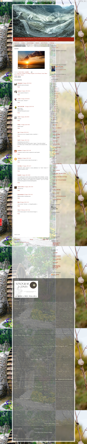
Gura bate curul (59, 352)
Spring (23, 407)
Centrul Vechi (44, 325)
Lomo (16, 367)
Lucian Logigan (44, 367)
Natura (20, 377)
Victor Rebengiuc (25, 419)
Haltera (70, 352)
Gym (64, 352)
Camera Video (44, 321)
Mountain (24, 375)
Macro (70, 367)
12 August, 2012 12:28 (26, 158)
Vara (40, 418)
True (59, 414)
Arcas (54, 311)
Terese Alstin (31, 411)
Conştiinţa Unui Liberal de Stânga (60, 176)
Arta (36, 312)
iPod (19, 359)
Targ (22, 410)
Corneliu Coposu (66, 329)
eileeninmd (20, 83)
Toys (42, 413)
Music (27, 376)
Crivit (51, 332)
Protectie (40, 392)
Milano (28, 372)
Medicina (61, 370)
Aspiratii (70, 312)
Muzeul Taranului (56, 376)
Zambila (25, 425)
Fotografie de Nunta (22, 347)
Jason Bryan (37, 361)
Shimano (47, 403)
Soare (16, 406)
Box (38, 319)
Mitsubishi (58, 372)
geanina (19, 91)
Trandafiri (64, 413)
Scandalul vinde (30, 402)
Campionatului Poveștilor (60, 321)
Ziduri (42, 425)
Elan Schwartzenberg (28, 340)
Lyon (60, 367)
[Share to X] (17, 77)
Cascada (57, 324)
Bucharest (25, 320)
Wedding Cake (55, 420)
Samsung (41, 401)
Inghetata (33, 356)
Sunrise (22, 74)
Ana (18, 132)
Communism (24, 329)
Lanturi (16, 364)
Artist (45, 312)
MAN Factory (33, 368)
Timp (62, 411)
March (55, 108)
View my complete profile (61, 69)
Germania (67, 350)
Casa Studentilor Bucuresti (43, 324)
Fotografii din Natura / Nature (40, 347)
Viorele (65, 419)
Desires (66, 335)
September (56, 93)
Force (25, 346)
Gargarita (15, 350)
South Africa (39, 406)
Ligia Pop (51, 366)
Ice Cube (63, 355)
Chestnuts (68, 325)
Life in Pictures (44, 42)
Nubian (19, 381)
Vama (26, 418)
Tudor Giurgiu (63, 414)
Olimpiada (57, 381)
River (18, 397)
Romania (69, 397)
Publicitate (16, 393)
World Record (61, 423)
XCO (72, 423)
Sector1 (60, 402)
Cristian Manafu (33, 332)
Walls (22, 420)
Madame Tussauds (27, 368)
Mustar (39, 376)
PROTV (52, 392)
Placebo (46, 388)
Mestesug (48, 371)
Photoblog (28, 387)
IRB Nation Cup (26, 359)
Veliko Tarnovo (54, 418)
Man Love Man (39, 368)
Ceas (39, 325)
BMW (67, 317)
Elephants (38, 340)
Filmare (35, 344)
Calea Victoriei (30, 321)
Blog (20, 317)
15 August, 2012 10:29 (28, 186)
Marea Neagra (62, 368)
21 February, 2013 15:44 (25, 210)
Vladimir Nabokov (17, 420)
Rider (65, 396)
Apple (43, 311)
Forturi (35, 346)
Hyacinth (35, 355)
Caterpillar (17, 325)
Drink (72, 338)
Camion (49, 321)
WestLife (23, 422)
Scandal (25, 402)
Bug (42, 320)
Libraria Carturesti (17, 366)
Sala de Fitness (69, 400)
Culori (15, 333)
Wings (67, 422)
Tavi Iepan (45, 410)
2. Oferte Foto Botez (46, 302)
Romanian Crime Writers (41, 398)
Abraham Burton (55, 304)
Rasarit (19, 74)
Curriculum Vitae (54, 76)
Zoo (56, 425)
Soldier (24, 406)
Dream (48, 338)
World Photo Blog (49, 423)
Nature (34, 377)
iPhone (64, 357)
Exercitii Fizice (16, 343)
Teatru (52, 410)
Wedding (50, 420)
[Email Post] (31, 72)
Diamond (20, 336)
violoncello (61, 419)
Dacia (70, 333)
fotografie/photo (29, 347)
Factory (33, 343)
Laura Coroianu (29, 364)
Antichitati (21, 311)
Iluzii (16, 356)
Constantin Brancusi (43, 329)
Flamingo (45, 344)
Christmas (39, 326)
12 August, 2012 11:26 (24, 140)
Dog (18, 338)
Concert (33, 329)
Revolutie (56, 396)
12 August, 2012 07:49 (29, 106)
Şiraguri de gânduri (57, 255)
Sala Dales (63, 400)
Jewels (53, 361)
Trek (32, 414)
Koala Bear (23, 363)
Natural (25, 377)
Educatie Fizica (69, 339)
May (55, 104)
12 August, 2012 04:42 (25, 98)
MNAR (66, 372)
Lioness (59, 366)
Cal (17, 321)
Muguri (58, 375)
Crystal (60, 332)
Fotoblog (51, 346)
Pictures (16, 388)
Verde (71, 418)
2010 (54, 115)
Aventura (57, 313)
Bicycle (29, 316)
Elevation (42, 340)
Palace (33, 384)
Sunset (53, 409)
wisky (19, 423)
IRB (22, 359)
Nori (44, 379)
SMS (61, 405)
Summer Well (38, 409)
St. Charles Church (35, 407)
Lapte (20, 364)
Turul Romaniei (63, 415)
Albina (15, 307)
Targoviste (26, 410)
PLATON (55, 183)
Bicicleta (21, 316)
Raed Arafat (59, 393)
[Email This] (15, 77)
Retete (52, 396)
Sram (30, 407)
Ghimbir (21, 351)
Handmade (19, 354)
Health (43, 354)
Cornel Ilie (60, 329)
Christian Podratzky (34, 326)
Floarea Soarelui (57, 344)
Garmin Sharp (21, 350)
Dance (30, 335)
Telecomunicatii (63, 410)
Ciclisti (60, 326)
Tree (28, 414)
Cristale (15, 332)
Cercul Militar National (53, 325)
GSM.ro (50, 352)
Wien (39, 422)
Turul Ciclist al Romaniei (38, 415)
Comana (19, 329)
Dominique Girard (24, 338)
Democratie (54, 335)
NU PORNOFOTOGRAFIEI (64, 379)
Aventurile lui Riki (63, 313)
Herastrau (61, 354)
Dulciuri (34, 339)
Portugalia (51, 389)
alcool (23, 307)
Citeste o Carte (69, 326)
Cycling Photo (58, 333)
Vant (37, 418)
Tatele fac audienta (37, 410)
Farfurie (50, 343)
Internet (71, 356)
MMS (63, 372)
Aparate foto (33, 311)
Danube (45, 335)
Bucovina (34, 320)
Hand (15, 354)
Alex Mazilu (36, 307)
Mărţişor (50, 370)
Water (28, 420)
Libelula (60, 364)
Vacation (22, 418)
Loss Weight (25, 367)
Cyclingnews (64, 333)
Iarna (54, 355)
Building (46, 320)
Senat (68, 402)
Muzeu (42, 376)
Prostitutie (36, 392)
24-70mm (55, 302)
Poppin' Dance (20, 389)
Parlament (28, 385)
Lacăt (39, 363)
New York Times (62, 377)
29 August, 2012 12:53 (24, 202)
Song (30, 406)
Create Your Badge (54, 233)
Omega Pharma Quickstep (67, 381)
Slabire (26, 405)
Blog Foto (25, 317)
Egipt (22, 340)
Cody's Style (56, 96)
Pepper (62, 385)
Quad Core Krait (39, 393)
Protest (45, 392)
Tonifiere (15, 413)
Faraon (46, 343)
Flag (42, 344)
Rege (20, 396)
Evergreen (55, 131)
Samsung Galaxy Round (55, 401)
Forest (31, 346)
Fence (63, 343)
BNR (70, 317)
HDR (34, 354)
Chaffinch (63, 325)
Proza (61, 392)
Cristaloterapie (20, 332)
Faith (36, 343)
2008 (54, 119)
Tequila (26, 411)
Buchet (30, 320)
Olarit (45, 381)
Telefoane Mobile (70, 410)
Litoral (43, 73)
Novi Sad (48, 379)
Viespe (43, 419)
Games (47, 348)
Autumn (52, 313)
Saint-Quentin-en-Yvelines (56, 400)
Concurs (37, 329)
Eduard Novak (57, 339)
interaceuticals (21, 194)
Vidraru (35, 419)
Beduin (48, 315)
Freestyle (58, 347)
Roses (15, 400)
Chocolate (27, 326)
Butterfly (57, 320)
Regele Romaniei (37, 396)
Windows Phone (58, 422)
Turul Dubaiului (46, 415)
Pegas (49, 385)
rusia (37, 400)
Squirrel (26, 407)
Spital (15, 407)
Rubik (22, 400)
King (19, 363)
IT (53, 359)
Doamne (70, 336)
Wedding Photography (63, 420)
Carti (64, 322)
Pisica (36, 388)
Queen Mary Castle (47, 393)
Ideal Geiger (71, 355)
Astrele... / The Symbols (21, 313)
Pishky (19, 124)
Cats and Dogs (26, 325)
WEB (40, 420)
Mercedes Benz (24, 371)
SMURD (65, 405)
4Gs (67, 303)
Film (31, 344)
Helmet (58, 354)
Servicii (37, 42)
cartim (19, 98)
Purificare (26, 393)
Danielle (19, 175)
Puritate (31, 393)
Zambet (21, 425)
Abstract (70, 304)
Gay (42, 350)
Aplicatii (39, 311)
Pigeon (29, 388)
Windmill (49, 422)
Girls (44, 351)
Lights (48, 366)
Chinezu (23, 326)
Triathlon (35, 414)
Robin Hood (36, 397)
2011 (54, 114)
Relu (19, 202)
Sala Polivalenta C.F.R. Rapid (24, 401)
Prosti (32, 392)
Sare (16, 402)
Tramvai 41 (59, 413)
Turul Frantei (52, 415)
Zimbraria (45, 425)
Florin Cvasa (66, 344)
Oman (61, 381)
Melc (15, 371)
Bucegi (21, 320)
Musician (30, 376)
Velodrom (60, 418)
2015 (54, 81)
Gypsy (67, 352)
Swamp (70, 409)
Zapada (32, 425)
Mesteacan (33, 371)
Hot (29, 355)
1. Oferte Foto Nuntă (30, 302)
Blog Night (32, 317)
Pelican (52, 385)
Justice (47, 362)
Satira (22, 402)
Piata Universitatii (64, 387)
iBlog (57, 355)
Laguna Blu (50, 363)
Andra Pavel (36, 309)
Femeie (60, 343)
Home (31, 239)
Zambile (28, 425)
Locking (71, 366)
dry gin (24, 339)
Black (64, 316)
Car (32, 322)
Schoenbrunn (37, 402)
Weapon (36, 420)
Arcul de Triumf (68, 311)
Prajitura (70, 389)
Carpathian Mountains (55, 322)
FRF (61, 347)
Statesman (45, 407)
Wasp (25, 420)
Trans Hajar (69, 413)
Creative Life (57, 331)
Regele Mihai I (30, 396)
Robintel (54, 186)
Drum (20, 339)
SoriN (19, 140)
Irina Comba (34, 359)
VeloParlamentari (65, 418)
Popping (25, 389)
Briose (56, 319)
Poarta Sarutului (62, 388)
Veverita (19, 419)
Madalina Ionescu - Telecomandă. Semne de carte (57, 244)
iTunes (68, 359)
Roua (18, 400)
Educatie (63, 339)
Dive (66, 336)
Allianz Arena (66, 307)
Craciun (43, 331)
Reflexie (16, 396)
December (56, 88)
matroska (57, 370)
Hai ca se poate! (56, 192)
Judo (35, 362)
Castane (64, 324)
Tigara (51, 411)
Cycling (52, 333)
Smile (45, 405)
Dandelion (34, 335)
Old (48, 381)
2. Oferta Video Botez (38, 302)
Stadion (41, 407)
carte (61, 322)
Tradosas (45, 413)
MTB (50, 375)
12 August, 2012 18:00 (25, 175)
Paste (39, 385)
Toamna (69, 411)
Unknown (20, 158)
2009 (54, 117)
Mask (54, 370)
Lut (57, 367)
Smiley (49, 405)
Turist (15, 415)
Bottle (35, 319)
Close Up (31, 328)
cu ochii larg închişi (57, 199)
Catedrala (71, 324)
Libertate (64, 364)
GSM (46, 352)
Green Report (32, 352)
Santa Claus (66, 401)
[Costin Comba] (55, 232)
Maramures (57, 368)
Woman (22, 423)
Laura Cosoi (36, 364)
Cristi (19, 116)
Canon (20, 322)
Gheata (72, 350)
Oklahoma (41, 381)
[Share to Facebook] (19, 77)
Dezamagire (16, 336)
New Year (56, 377)
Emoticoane (65, 340)
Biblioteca (17, 316)
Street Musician (20, 409)
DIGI (24, 336)
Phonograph (71, 385)
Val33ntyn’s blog (56, 144)
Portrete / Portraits (43, 389)
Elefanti (34, 340)
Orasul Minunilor (46, 382)
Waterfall (32, 420)
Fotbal (40, 346)
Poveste (59, 389)
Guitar (54, 352)
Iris (42, 359)
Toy (39, 413)
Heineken (53, 354)
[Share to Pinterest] (20, 77)
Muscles (19, 376)
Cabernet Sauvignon (68, 320)
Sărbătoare (71, 401)
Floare (52, 344)
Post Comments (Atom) (24, 242)
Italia (56, 359)
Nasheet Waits (66, 376)
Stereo (59, 407)
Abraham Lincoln (62, 304)
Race (55, 393)
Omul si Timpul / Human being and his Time (29, 382)
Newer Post (17, 239)
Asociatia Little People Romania (62, 312)
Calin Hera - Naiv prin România (59, 179)
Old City (52, 381)
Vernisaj (15, 419)
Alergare (26, 307)
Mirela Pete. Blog (56, 134)
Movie (42, 375)
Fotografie (32, 73)
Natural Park (29, 377)
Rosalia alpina (69, 398)
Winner (70, 422)
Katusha (54, 362)
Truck (56, 414)
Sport (18, 407)
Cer (48, 325)
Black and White (69, 316)
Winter (15, 423)
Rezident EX (61, 396)
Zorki (59, 425)
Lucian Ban (33, 367)
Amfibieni (33, 308)
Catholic (21, 325)
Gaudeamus (38, 350)
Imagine (19, 356)
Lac (32, 363)
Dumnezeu (39, 339)
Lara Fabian (24, 364)
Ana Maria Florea (54, 308)
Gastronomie (30, 350)
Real (61, 394)
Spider (55, 406)
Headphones (39, 354)
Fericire (67, 343)
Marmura (41, 370)
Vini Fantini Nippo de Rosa (50, 419)
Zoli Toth (53, 425)
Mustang (35, 376)
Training (54, 413)
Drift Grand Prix (67, 338)
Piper (33, 388)
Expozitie (21, 343)
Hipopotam (66, 354)
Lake (54, 363)
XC (65, 423)
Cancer (67, 321)
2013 (54, 84)
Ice (59, 355)
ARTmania (49, 312)
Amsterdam (48, 308)
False (39, 343)
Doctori (15, 338)
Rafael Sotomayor (66, 393)
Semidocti (64, 402)
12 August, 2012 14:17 (26, 166)
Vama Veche (30, 418)
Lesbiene (56, 364)
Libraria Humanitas (24, 366)
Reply (19, 86)
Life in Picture (32, 366)
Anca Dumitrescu (68, 308)
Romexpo (64, 398)
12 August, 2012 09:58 (24, 116)
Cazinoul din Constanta (33, 325)
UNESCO (19, 416)
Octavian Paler (35, 381)
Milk (32, 372)
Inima (45, 356)
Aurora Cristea (21, 186)
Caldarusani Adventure (23, 321)
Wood (30, 423)
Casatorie (50, 324)
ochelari (30, 381)
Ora (38, 382)
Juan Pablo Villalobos (29, 362)
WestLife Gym (28, 422)
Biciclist (25, 316)
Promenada (24, 392)
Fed (57, 343)
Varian (44, 418)
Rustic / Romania (43, 400)
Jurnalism (38, 362)
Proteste (48, 392)
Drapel (44, 338)
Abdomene (49, 304)
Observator (26, 381)
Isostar (46, 359)
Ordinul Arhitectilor (54, 382)
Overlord (65, 382)
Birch (45, 316)
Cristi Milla (55, 252)
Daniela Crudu (39, 335)
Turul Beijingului (30, 415)
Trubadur (52, 414)
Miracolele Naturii (43, 372)
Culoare (70, 332)
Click (24, 328)
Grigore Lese (42, 352)
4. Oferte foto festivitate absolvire (57, 303)
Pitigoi (42, 388)
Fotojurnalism (50, 347)
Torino (20, 413)
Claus (19, 210)
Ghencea (16, 351)
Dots (36, 338)
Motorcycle (16, 375)
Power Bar (63, 389)
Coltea (15, 329)
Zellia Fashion (37, 425)
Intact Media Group (55, 356)
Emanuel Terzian (48, 340)
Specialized (45, 406)
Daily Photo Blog (19, 335)
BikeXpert (37, 316)
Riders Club (70, 396)
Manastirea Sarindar (46, 368)
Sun (41, 409)
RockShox (45, 397)
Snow (72, 405)
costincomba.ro (33, 331)
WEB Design (44, 420)
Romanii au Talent (54, 398)
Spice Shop (51, 406)
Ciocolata (64, 326)
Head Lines (16, 42)
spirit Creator (69, 406)
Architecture (59, 311)
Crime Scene (69, 331)
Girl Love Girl (39, 351)
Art (28, 312)
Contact (23, 42)
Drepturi (55, 338)
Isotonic (51, 359)
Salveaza (37, 401)
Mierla (70, 371)
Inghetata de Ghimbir (39, 356)
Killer (16, 363)
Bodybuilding (16, 319)
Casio (61, 324)
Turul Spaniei (69, 415)
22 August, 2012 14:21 (28, 194)
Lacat (35, 363)
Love (29, 367)
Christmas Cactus (45, 326)
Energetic (70, 340)
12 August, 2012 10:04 (25, 124)
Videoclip (30, 419)
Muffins (54, 375)
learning (43, 364)
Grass (22, 352)
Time (59, 411)
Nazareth (37, 377)
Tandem (19, 410)
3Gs (35, 303)
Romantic (59, 398)
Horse (22, 355)
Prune (64, 392)
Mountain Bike (29, 375)
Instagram (49, 356)
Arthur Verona (41, 312)
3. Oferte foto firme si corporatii (63, 302)
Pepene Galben (57, 385)
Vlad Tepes (70, 419)
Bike (33, 316)
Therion (44, 411)
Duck (31, 339)
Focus (17, 346)
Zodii (49, 425)
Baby (72, 313)
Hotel (32, 355)
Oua (62, 382)
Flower (71, 344)
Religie (49, 396)
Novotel (52, 379)
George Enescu (62, 350)
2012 (54, 86)
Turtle (25, 415)
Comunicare (29, 329)
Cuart (64, 332)
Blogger (37, 317)
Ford (28, 346)
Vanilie (35, 418)
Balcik (19, 315)
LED (46, 364)
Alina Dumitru (54, 307)
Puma (23, 393)
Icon (66, 355)
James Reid (26, 361)
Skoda (19, 405)
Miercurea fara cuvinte (62, 371)
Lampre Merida (62, 363)
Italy (59, 359)
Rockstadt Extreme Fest (53, 397)
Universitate (36, 416)
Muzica (62, 376)
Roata (24, 397)
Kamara (50, 362)
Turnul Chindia (20, 415)
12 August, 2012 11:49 (26, 150)
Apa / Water (27, 311)
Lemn (52, 364)
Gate (34, 350)
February (56, 109)
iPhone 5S (15, 359)
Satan (19, 402)
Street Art (67, 407)
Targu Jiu (30, 410)
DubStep (27, 339)
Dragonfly (40, 338)
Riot (15, 397)
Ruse (34, 400)
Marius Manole (32, 370)
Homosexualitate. (17, 355)
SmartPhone (38, 405)
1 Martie (15, 302)
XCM (69, 423)
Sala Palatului (16, 401)
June (55, 102)
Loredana (20, 367)
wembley (19, 422)
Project (20, 392)
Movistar (45, 375)
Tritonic (44, 414)
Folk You (21, 346)
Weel (69, 420)
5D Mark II (24, 304)
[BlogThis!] (16, 77)
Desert (63, 335)
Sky (22, 405)
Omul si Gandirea (17, 382)
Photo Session (19, 387)
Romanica (47, 398)
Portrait (37, 389)
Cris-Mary (20, 166)
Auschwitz (38, 313)
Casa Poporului (26, 324)
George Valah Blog (56, 189)
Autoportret (47, 313)
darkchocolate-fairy (57, 259)
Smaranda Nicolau (32, 405)
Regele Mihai (24, 396)
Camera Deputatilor (37, 321)
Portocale (33, 389)
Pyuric (35, 393)
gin (35, 351)
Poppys (29, 389)
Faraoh (43, 343)
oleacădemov (55, 262)
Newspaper (68, 377)
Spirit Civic (64, 406)
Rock (40, 397)
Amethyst (28, 308)
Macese (64, 367)
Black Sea (19, 73)
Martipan (45, 370)
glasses (48, 351)
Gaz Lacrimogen (47, 350)
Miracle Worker (36, 372)
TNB (65, 411)
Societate (20, 406)
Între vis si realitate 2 (57, 127)
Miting (54, 372)
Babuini (68, 313)
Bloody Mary (50, 317)
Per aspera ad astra (57, 147)
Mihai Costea (24, 372)
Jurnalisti (43, 362)
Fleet (49, 344)
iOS (57, 357)
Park (25, 385)
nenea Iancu (47, 377)
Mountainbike (36, 375)
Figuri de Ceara (26, 344)
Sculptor (52, 402)
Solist (27, 406)
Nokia (33, 379)
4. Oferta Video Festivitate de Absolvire (44, 303)
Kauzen (62, 362)
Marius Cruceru (56, 137)
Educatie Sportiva (17, 340)
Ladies (42, 363)
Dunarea (43, 339)
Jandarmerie (31, 361)
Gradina (70, 351)
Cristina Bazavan (45, 332)
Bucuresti (39, 320)
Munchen (62, 375)
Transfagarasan (17, 414)
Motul (20, 375)
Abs (67, 304)
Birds (51, 316)
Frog (64, 347)
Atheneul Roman (33, 313)
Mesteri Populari (42, 371)
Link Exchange (30, 42)
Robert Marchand (30, 397)
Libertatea (70, 364)
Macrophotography (18, 368)
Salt (34, 401)
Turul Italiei (57, 415)
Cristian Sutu (40, 332)
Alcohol (19, 307)
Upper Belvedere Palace (55, 416)
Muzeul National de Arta (48, 376)
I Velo (51, 355)
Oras (41, 382)
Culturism (23, 333)
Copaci (53, 329)
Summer (32, 409)
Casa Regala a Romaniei (34, 324)
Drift (62, 338)
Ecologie (51, 339)
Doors (33, 338)
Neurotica (51, 377)
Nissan (17, 379)
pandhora (20, 150)
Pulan (20, 393)
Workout (41, 423)
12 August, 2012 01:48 (26, 83)
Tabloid (15, 410)
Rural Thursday (30, 400)
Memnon (18, 371)
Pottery (55, 389)
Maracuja (52, 368)
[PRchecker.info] (54, 47)
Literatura (63, 366)
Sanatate (61, 401)
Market (37, 370)
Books (31, 319)
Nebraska (42, 377)
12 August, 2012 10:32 (24, 132)
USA (19, 418)
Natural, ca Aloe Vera (57, 163)
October (55, 91)
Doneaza (29, 338)
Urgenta (15, 418)
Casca (54, 324)
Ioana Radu (55, 140)
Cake (15, 321)
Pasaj (32, 385)
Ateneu (28, 313)
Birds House (56, 316)
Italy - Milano (63, 359)
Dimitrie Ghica (42, 336)
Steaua (56, 407)
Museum (23, 376)
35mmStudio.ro (27, 303)
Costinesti (23, 73)
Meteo (52, 371)
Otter (59, 382)
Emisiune (53, 340)
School (43, 402)
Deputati (59, 335)
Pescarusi (65, 385)
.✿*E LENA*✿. (21, 106)
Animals (65, 309)
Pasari (36, 385)
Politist (15, 389)
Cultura (19, 333)
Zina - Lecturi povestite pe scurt (59, 196)
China (20, 326)
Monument (60, 374)
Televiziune (21, 411)
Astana (15, 313)
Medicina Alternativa (68, 370)
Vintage (57, 419)
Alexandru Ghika (47, 307)
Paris (22, 385)
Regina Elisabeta (43, 396)
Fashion (54, 343)
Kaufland (58, 362)
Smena (42, 405)
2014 (54, 82)
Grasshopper (27, 352)
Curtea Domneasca (36, 333)
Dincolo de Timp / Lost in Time (59, 336)
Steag (53, 407)
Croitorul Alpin (55, 332)
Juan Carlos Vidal (22, 362)
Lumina (54, 367)
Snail (68, 405)
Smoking (58, 405)
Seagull (56, 402)
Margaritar (68, 368)
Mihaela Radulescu (17, 372)
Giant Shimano (26, 351)
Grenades (37, 352)
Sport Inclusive (56, 153)
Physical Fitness (57, 387)
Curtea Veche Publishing (45, 333)
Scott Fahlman (47, 402)
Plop (57, 388)
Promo (29, 392)
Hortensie (25, 355)
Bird (47, 316)
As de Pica (54, 312)
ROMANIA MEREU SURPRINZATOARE (24, 398)
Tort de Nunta (27, 413)
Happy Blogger (29, 354)
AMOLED (37, 308)
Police (67, 388)
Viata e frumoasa (56, 170)
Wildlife (43, 422)
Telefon (17, 411)
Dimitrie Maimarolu (50, 336)
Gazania (52, 350)
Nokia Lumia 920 (39, 379)
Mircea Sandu (50, 372)
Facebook (29, 343)
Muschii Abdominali (68, 375)
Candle (70, 321)
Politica (70, 388)
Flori (62, 344)
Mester (37, 371)
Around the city (22, 312)
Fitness (38, 344)
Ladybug (45, 363)
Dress (59, 338)
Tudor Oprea (69, 414)
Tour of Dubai (34, 413)
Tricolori (40, 414)
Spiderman (59, 406)
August (55, 95)
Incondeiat (28, 356)
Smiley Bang (53, 405)
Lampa (58, 363)
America (24, 308)
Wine (64, 422)
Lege (49, 364)
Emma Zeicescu (59, 340)
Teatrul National (56, 410)
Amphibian (42, 308)
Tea (49, 410)
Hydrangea (40, 355)
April (55, 106)
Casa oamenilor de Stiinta (18, 324)
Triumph (48, 414)
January (55, 111)
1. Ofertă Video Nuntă (21, 302)
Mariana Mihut (26, 370)
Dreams (51, 338)
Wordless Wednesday (35, 423)
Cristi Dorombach (27, 332)
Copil (57, 329)
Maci (67, 367)
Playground (53, 388)
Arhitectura (16, 312)
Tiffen (48, 411)
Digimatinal (37, 336)
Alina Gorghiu (60, 307)
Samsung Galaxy (47, 401)
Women (26, 423)
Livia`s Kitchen (56, 274)
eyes (25, 343)
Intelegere (61, 356)
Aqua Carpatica (49, 311)
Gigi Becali (31, 351)
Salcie (31, 401)
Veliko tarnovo (48, 418)
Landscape (71, 363)
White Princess (34, 422)
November (56, 89)
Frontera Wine (69, 347)
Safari (50, 400)
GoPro (67, 351)
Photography (39, 387)
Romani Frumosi (61, 397)
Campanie (53, 321)
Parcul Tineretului (17, 385)
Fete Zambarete (20, 344)
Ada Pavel (55, 124)
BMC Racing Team (62, 317)
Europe (45, 341)
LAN (67, 363)
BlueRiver (55, 317)
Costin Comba (21, 72)
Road (21, 397)
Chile (16, 326)
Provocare (57, 392)
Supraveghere (66, 409)
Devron (70, 335)
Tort (23, 413)
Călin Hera (55, 166)
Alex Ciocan (31, 307)
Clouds (36, 328)
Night (72, 377)
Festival (15, 344)
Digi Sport (32, 336)
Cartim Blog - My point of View (59, 173)
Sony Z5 (34, 406)
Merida (29, 371)
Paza (41, 385)
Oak (22, 381)
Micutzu (55, 371)
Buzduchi (61, 320)
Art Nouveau (32, 312)
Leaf (39, 364)
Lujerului (50, 367)
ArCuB (63, 311)
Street (63, 407)
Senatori (71, 402)
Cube (67, 332)
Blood (45, 317)
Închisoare (24, 356)
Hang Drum (24, 354)
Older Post (45, 239)
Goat (51, 351)
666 (41, 304)
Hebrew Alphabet (48, 354)
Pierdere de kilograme (23, 388)
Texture (35, 411)
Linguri (56, 366)
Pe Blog (45, 385)
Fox (54, 347)
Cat (67, 324)
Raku (71, 393)
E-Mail (47, 339)
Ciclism (55, 326)
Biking (41, 316)
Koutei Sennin (28, 363)
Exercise (70, 341)
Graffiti (15, 352)
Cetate (60, 325)
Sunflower (45, 409)
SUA (29, 409)
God (54, 351)
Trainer (50, 413)
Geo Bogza (57, 350)
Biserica (60, 316)
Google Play (62, 351)
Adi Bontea (55, 150)
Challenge (52, 42)
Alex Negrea (42, 307)
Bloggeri (41, 317)
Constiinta (49, 329)
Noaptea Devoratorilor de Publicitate (25, 379)
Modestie (70, 372)
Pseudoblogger (69, 392)
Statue (49, 407)
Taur (41, 410)
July (55, 100)
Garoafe (25, 350)
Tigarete (55, 411)
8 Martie (45, 304)
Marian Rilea (20, 370)
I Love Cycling (46, 355)
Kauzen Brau (67, 362)
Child (72, 325)
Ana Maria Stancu (61, 308)
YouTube (16, 425)
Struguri (26, 409)
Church (51, 326)
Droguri (16, 339)
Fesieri (71, 343)
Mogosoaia (16, 374)
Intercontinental (66, 356)
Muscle (15, 376)
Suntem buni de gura (59, 409)
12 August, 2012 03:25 (25, 91)
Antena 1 (17, 311)
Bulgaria (52, 320)
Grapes (19, 352)
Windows (53, 422)
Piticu (39, 388)
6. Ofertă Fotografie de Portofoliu (34, 304)
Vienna (38, 419)
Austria (43, 313)
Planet (49, 388)
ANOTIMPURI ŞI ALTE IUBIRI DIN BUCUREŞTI (56, 266)
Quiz (52, 393)
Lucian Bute (39, 367)
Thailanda (39, 411)
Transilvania (24, 414)
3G (32, 303)
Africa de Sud (54, 306)
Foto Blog (28, 73)
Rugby (25, 400)
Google (58, 351)
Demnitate (49, 335)
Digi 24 (28, 336)
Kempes (71, 362)
